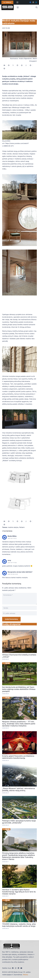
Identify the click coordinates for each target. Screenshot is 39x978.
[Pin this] (22, 65)
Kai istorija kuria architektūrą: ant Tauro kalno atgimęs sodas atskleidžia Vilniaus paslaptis (18, 689)
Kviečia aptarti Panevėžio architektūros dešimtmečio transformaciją (18, 757)
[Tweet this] (13, 65)
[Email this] (4, 65)
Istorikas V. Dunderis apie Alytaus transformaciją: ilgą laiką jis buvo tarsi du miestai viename (19, 892)
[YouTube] (21, 968)
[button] (36, 7)
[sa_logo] (7, 7)
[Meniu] (17, 2)
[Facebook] (30, 2)
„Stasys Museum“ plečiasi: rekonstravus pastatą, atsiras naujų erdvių (18, 789)
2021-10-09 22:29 (13, 574)
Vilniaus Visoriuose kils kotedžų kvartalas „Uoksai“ (19, 656)
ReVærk (22, 527)
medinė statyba (13, 527)
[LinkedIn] (36, 2)
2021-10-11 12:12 (12, 538)
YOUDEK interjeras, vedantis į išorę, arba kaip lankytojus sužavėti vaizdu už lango (19, 925)
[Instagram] (33, 2)
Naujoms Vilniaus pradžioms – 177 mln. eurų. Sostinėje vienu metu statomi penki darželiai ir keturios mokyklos (18, 724)
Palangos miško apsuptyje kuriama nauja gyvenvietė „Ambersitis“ (19, 822)
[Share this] (9, 65)
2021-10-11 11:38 (12, 562)
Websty (25, 974)
